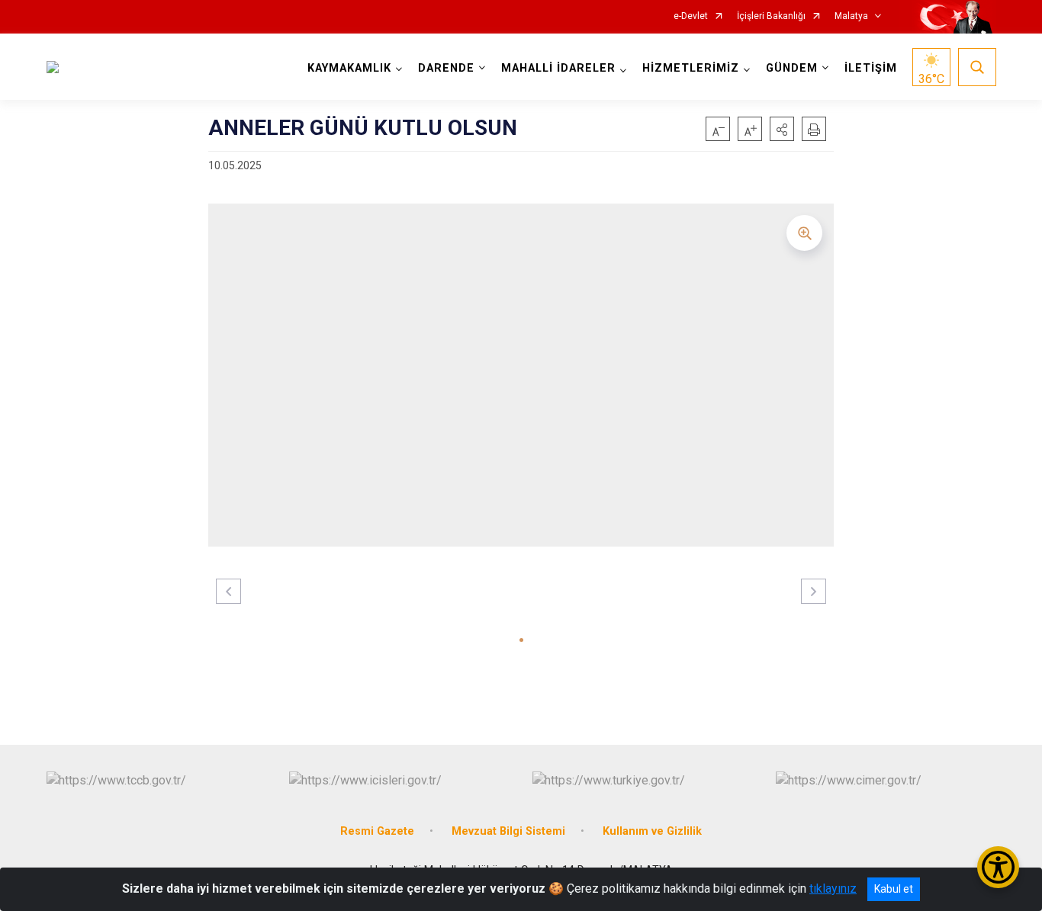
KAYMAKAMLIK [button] (349, 68)
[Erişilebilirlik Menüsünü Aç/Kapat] (998, 867)
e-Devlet (691, 16)
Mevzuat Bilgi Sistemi (508, 831)
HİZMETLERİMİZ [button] (690, 68)
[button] (782, 129)
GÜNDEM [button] (792, 68)
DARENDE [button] (446, 68)
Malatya (851, 16)
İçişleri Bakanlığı (771, 16)
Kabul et (893, 889)
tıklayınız (833, 888)
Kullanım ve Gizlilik (652, 831)
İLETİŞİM (870, 68)
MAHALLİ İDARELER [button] (558, 68)
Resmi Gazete (377, 831)
